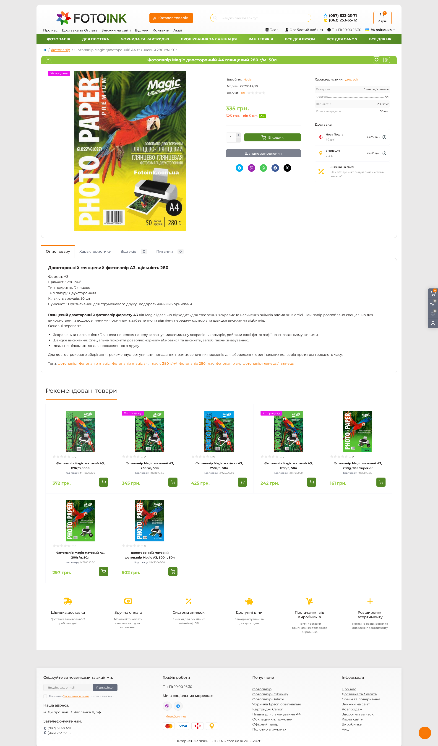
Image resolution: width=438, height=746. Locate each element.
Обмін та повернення (361, 699)
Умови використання (76, 696)
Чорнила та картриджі (145, 39)
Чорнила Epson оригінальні (276, 704)
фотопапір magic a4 (130, 363)
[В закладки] (376, 59)
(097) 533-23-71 (343, 15)
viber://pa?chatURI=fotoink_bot (167, 706)
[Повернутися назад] (49, 60)
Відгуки (142, 30)
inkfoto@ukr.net (174, 716)
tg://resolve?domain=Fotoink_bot (178, 706)
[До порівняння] (386, 60)
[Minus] (238, 140)
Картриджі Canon (267, 709)
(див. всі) (351, 79)
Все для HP (380, 39)
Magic (247, 79)
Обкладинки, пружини (272, 719)
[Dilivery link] (384, 137)
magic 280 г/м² (164, 363)
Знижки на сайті (116, 30)
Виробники (352, 724)
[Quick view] (108, 411)
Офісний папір (265, 724)
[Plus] (238, 135)
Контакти (161, 30)
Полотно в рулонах (269, 729)
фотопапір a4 (228, 363)
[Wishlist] (108, 419)
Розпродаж (352, 709)
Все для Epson (300, 39)
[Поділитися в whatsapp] (263, 168)
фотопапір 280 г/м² (196, 363)
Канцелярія (261, 39)
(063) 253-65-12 (343, 20)
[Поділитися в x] (287, 168)
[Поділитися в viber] (251, 168)
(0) (243, 92)
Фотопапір (58, 39)
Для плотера (95, 39)
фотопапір (67, 363)
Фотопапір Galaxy (268, 699)
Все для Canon (342, 39)
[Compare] (108, 428)
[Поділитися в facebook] (275, 168)
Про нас (50, 30)
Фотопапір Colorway (270, 694)
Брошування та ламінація (209, 39)
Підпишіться (105, 687)
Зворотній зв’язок (358, 714)
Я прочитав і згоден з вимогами (81, 696)
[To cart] (103, 482)
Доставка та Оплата (79, 30)
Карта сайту (352, 719)
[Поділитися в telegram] (239, 168)
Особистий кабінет (306, 30)
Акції (177, 30)
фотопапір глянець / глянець (268, 363)
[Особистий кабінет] (433, 323)
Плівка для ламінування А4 (276, 714)
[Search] (215, 18)
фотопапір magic (94, 363)
